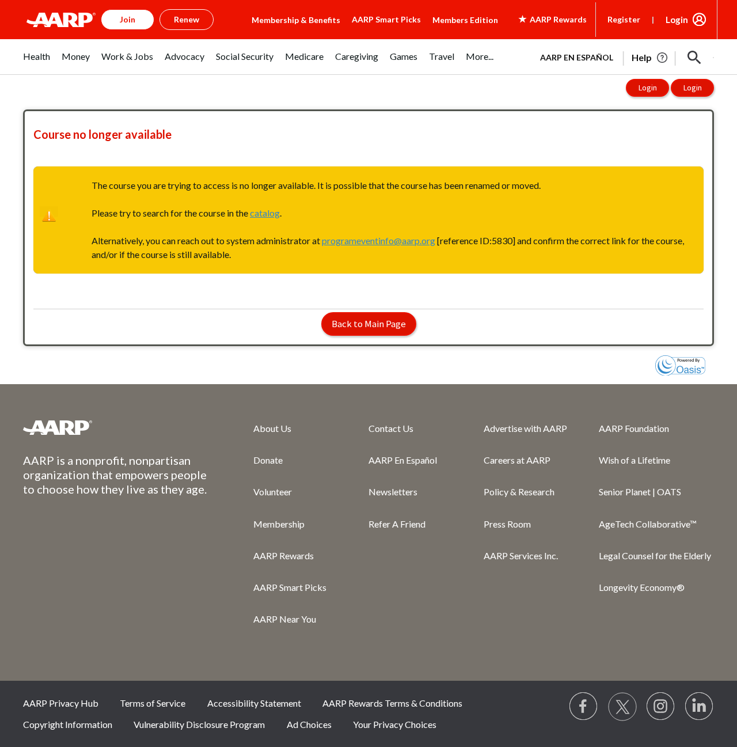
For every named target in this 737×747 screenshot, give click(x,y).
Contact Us (390, 428)
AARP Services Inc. (521, 555)
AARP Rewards (283, 555)
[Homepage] (61, 19)
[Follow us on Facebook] (583, 706)
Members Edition (465, 20)
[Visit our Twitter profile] (622, 706)
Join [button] (127, 19)
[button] (694, 57)
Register (623, 19)
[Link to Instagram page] (661, 706)
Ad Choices (309, 724)
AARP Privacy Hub (60, 702)
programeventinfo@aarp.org (378, 240)
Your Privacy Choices (394, 724)
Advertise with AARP (525, 428)
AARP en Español (576, 57)
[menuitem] (36, 62)
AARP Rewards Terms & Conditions (392, 702)
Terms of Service (152, 702)
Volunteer (272, 491)
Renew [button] (186, 19)
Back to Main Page (369, 323)
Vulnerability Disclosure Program (199, 724)
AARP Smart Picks (386, 19)
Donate (268, 459)
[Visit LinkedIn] (699, 706)
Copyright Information (67, 724)
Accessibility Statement (254, 702)
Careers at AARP (517, 459)
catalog (265, 212)
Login (677, 19)
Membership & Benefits (296, 20)
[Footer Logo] (115, 427)
